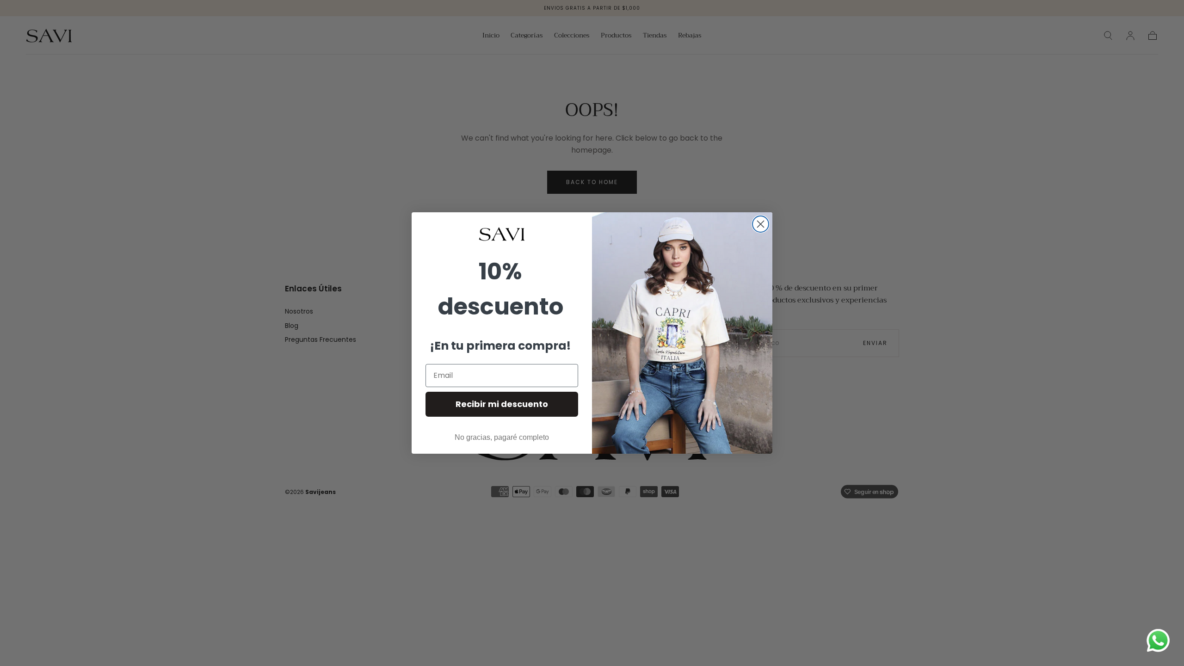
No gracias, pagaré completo (502, 437)
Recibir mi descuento (502, 404)
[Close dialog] (760, 224)
